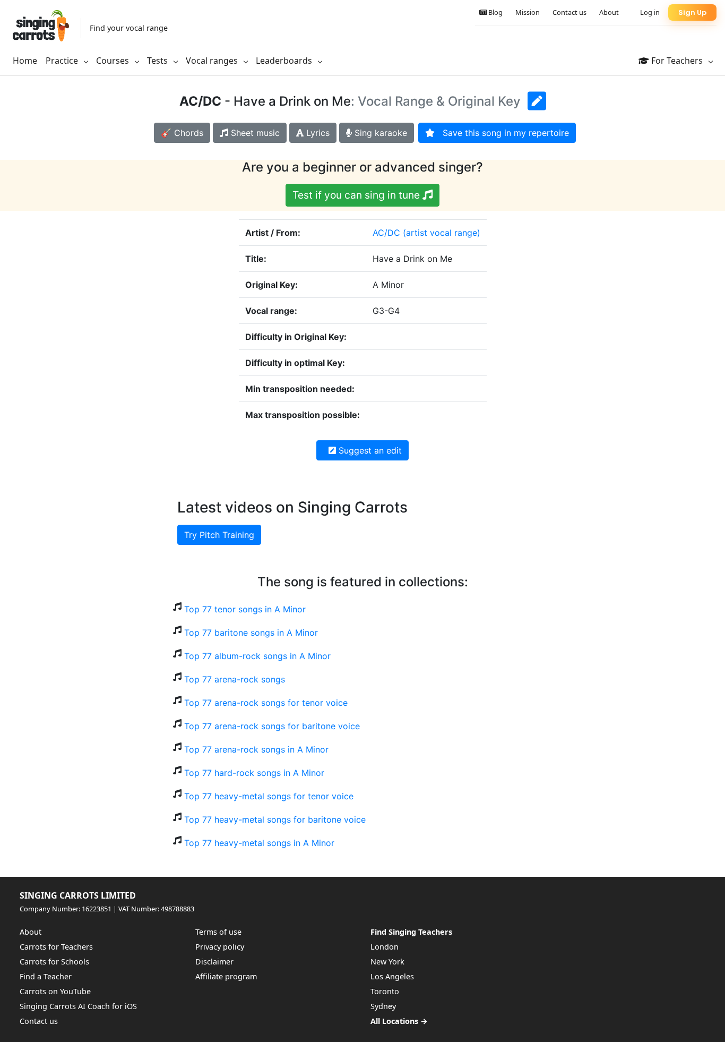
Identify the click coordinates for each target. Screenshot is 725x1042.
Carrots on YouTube (55, 991)
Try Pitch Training (219, 534)
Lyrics (317, 132)
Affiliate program (226, 976)
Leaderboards (285, 60)
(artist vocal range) (441, 232)
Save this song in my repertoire (502, 132)
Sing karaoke (379, 132)
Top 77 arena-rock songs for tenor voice (266, 702)
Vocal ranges (213, 60)
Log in (650, 12)
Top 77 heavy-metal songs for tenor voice (268, 796)
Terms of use (218, 932)
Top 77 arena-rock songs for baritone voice (272, 726)
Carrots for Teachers (56, 947)
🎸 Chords (182, 132)
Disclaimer (214, 961)
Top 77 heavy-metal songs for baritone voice (275, 819)
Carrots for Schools (54, 961)
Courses (113, 60)
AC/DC (386, 232)
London (384, 947)
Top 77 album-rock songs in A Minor (257, 656)
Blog (495, 12)
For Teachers (677, 60)
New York (387, 961)
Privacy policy (219, 947)
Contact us (569, 12)
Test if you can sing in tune (357, 195)
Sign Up (692, 12)
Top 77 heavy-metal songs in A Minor (259, 843)
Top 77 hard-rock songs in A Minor (254, 772)
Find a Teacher (46, 976)
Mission (527, 12)
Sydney (383, 1006)
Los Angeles (392, 976)
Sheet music (254, 132)
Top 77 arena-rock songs (234, 679)
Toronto (384, 991)
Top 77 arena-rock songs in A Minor (256, 749)
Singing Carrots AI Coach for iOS (78, 1006)
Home (25, 60)
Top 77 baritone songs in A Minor (251, 632)
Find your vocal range (129, 28)
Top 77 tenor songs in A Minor (245, 609)
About (609, 12)
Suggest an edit (369, 450)
